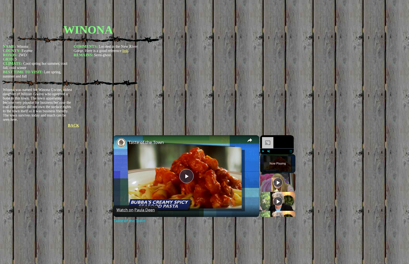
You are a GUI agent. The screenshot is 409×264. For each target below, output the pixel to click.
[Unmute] (268, 151)
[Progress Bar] (277, 148)
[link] (121, 142)
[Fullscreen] (291, 151)
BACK (73, 125)
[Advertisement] (88, 12)
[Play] (263, 151)
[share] (249, 140)
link (125, 51)
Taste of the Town (146, 142)
